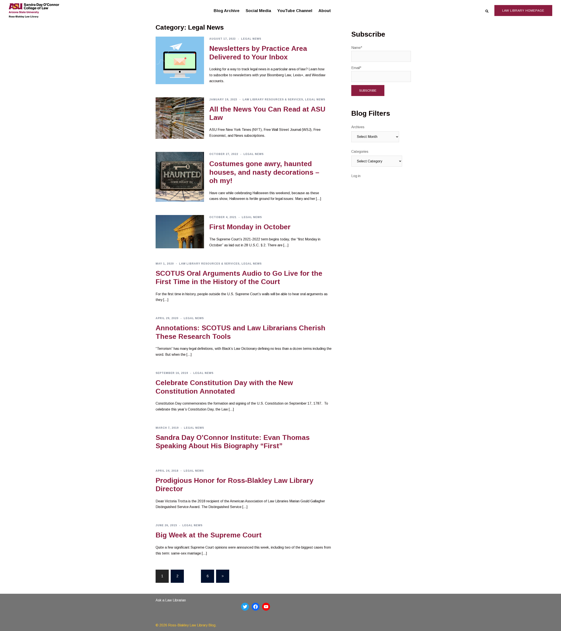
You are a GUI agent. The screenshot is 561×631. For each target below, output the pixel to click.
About (324, 10)
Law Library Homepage (523, 10)
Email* (356, 68)
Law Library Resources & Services (273, 99)
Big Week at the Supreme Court (209, 535)
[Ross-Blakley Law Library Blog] (34, 10)
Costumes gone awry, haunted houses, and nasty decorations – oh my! (264, 172)
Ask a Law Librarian (171, 600)
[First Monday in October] (180, 231)
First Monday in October (250, 227)
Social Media (258, 10)
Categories (359, 151)
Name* (356, 48)
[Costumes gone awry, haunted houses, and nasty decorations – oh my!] (180, 177)
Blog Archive (227, 10)
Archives (357, 127)
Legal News (251, 38)
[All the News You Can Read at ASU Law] (180, 118)
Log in (355, 176)
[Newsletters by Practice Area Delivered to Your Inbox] (180, 60)
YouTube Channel (294, 10)
